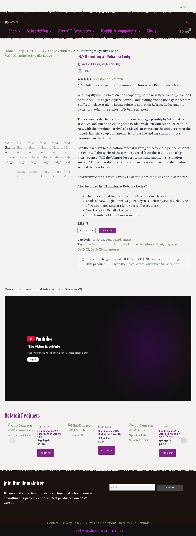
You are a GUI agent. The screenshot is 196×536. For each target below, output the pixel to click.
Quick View (21, 455)
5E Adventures (95, 244)
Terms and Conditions (100, 523)
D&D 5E (33, 51)
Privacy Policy (71, 523)
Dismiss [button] (117, 530)
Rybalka (172, 244)
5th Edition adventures (138, 244)
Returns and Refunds (134, 523)
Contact (52, 523)
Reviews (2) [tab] (73, 289)
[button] (187, 22)
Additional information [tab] (44, 289)
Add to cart (107, 230)
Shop (20, 51)
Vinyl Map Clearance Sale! (92, 530)
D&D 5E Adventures (55, 51)
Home (9, 51)
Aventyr (160, 244)
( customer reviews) (108, 79)
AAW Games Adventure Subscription (152, 264)
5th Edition (113, 244)
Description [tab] (14, 289)
